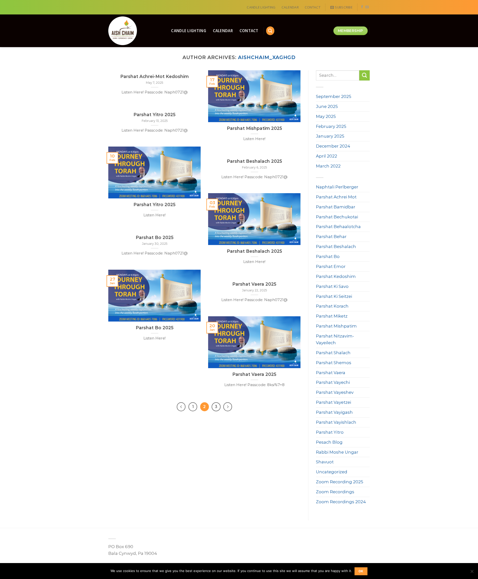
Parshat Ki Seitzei (334, 296)
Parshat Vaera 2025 (254, 284)
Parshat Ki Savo (332, 286)
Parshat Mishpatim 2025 (254, 128)
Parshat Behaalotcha (338, 226)
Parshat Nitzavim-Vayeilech (335, 339)
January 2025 (330, 136)
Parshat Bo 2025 (155, 237)
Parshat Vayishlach (336, 422)
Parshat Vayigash (334, 412)
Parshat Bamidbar (335, 206)
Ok (360, 571)
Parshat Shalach (333, 352)
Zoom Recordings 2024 (341, 501)
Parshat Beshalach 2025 (254, 161)
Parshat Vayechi (333, 382)
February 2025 (331, 126)
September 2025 (333, 96)
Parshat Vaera (330, 372)
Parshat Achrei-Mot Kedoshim (154, 76)
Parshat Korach (332, 306)
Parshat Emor (331, 266)
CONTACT (312, 7)
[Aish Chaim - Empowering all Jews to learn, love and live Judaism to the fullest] (134, 30)
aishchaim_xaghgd (267, 57)
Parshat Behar (331, 236)
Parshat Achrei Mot (336, 196)
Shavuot (325, 461)
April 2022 (326, 156)
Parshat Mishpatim (336, 326)
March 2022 (328, 166)
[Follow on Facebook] (362, 7)
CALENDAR (290, 7)
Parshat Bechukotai (337, 216)
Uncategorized (331, 471)
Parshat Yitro (330, 432)
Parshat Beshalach (336, 246)
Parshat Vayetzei (333, 402)
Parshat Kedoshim (336, 276)
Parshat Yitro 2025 (154, 114)
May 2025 (326, 116)
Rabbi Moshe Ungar (337, 452)
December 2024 (333, 146)
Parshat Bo (328, 256)
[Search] (270, 30)
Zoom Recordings (335, 491)
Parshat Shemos (333, 362)
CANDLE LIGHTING (261, 7)
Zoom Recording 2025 (339, 481)
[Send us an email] (367, 7)
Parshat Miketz (332, 316)
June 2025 (327, 106)
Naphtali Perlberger (337, 186)
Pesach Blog (329, 442)
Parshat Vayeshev (335, 392)
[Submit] (364, 75)
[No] (471, 573)
